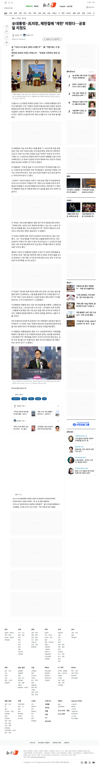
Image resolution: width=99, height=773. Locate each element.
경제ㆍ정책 (34, 633)
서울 (59, 635)
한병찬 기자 (18, 35)
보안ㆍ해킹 (61, 680)
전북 (59, 649)
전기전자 (33, 676)
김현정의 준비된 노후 (81, 436)
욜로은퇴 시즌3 (79, 447)
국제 (46, 629)
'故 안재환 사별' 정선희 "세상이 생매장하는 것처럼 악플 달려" (79, 78)
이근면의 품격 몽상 (80, 457)
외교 (72, 629)
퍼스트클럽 (74, 718)
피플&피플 (48, 654)
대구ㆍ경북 (61, 654)
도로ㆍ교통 (8, 725)
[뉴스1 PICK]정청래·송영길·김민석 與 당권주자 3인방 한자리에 (34, 499)
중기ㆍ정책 (34, 680)
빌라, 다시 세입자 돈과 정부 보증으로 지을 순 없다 (84, 472)
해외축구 (33, 711)
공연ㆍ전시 (8, 704)
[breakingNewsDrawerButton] (9, 2)
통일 (72, 635)
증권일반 (20, 680)
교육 (19, 637)
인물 (19, 649)
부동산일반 (48, 671)
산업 (32, 668)
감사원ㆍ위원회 (9, 637)
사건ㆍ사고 (21, 633)
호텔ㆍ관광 (34, 692)
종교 (6, 709)
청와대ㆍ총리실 (9, 633)
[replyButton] (7, 31)
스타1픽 (73, 709)
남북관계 (7, 683)
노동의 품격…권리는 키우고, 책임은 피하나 (84, 461)
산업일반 (33, 671)
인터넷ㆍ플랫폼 (62, 671)
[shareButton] (7, 26)
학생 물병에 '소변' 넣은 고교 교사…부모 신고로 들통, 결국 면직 (86, 315)
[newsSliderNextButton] (94, 72)
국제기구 (47, 652)
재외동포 (73, 637)
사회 (19, 629)
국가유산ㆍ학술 (9, 711)
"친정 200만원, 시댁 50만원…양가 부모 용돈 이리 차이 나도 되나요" (85, 297)
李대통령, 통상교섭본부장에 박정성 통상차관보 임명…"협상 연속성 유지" (45, 428)
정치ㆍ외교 (8, 671)
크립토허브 (29, 6)
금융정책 (20, 673)
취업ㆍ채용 (34, 695)
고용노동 (33, 642)
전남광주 (60, 652)
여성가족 (20, 652)
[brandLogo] (49, 4)
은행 (19, 676)
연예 (68, 176)
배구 (32, 714)
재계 (32, 673)
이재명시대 (15, 399)
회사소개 (32, 743)
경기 (59, 637)
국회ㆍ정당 (8, 635)
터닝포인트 (74, 714)
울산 (59, 659)
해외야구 (33, 706)
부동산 (47, 668)
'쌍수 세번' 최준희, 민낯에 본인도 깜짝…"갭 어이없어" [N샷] (79, 95)
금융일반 (20, 671)
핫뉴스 (69, 282)
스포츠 (69, 200)
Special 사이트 (76, 701)
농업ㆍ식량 (34, 645)
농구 (32, 716)
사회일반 (20, 654)
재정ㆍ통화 (34, 635)
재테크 (20, 685)
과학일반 (60, 685)
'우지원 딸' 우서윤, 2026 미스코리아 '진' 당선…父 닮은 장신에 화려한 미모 (86, 323)
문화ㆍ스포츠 (8, 680)
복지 (19, 640)
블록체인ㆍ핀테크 (23, 687)
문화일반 (7, 714)
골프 (32, 718)
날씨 (19, 647)
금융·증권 (21, 668)
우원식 (31, 399)
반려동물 (7, 728)
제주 (59, 661)
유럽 (46, 640)
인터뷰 (20, 716)
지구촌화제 (48, 656)
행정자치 (60, 633)
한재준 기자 (29, 35)
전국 (59, 629)
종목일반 (33, 721)
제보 (93, 2)
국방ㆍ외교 (74, 633)
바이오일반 (74, 678)
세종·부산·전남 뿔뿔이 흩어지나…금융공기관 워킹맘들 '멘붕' (45, 413)
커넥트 (89, 2)
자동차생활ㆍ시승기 (10, 730)
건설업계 (47, 680)
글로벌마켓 (61, 706)
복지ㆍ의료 (74, 671)
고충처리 (66, 743)
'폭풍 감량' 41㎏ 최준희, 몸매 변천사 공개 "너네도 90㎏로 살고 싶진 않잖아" (86, 306)
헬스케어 (73, 676)
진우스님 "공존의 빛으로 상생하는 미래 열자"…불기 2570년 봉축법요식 (36, 504)
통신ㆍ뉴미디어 (62, 673)
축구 (32, 709)
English (62, 6)
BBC (59, 704)
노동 (19, 642)
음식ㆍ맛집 (8, 733)
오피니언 (70, 432)
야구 (32, 704)
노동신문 (69, 6)
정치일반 (7, 640)
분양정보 (47, 676)
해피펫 (36, 6)
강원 (59, 642)
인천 (59, 640)
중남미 (46, 645)
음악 (19, 711)
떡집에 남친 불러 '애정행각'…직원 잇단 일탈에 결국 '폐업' (85, 288)
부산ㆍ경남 (61, 656)
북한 (6, 668)
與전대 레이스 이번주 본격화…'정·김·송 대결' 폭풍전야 (31, 501)
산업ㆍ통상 (34, 637)
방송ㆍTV (21, 706)
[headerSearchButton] (12, 2)
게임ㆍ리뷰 (61, 683)
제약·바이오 (74, 673)
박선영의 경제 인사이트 (81, 468)
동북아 (46, 633)
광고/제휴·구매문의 (44, 743)
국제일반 (47, 659)
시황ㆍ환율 (21, 683)
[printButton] (7, 42)
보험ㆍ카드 (21, 678)
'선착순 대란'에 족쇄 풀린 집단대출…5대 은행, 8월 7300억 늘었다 (21, 413)
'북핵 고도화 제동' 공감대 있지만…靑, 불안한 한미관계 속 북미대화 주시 (21, 428)
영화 (19, 709)
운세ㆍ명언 (8, 723)
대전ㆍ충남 (61, 647)
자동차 (33, 678)
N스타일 (20, 718)
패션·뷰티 (34, 687)
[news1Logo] (12, 752)
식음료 (33, 690)
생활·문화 (8, 701)
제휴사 (60, 701)
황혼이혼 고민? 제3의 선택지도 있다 (84, 450)
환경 (19, 645)
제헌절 (38, 399)
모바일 (60, 676)
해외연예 (20, 714)
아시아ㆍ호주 (48, 637)
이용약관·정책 (57, 743)
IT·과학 (60, 668)
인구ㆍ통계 (34, 640)
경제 (32, 629)
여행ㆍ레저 (8, 721)
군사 (6, 673)
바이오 (73, 668)
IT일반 (60, 678)
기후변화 (47, 649)
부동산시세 (48, 678)
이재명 (24, 399)
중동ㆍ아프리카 (49, 642)
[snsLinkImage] (82, 762)
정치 (13, 18)
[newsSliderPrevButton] (89, 72)
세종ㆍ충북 (61, 645)
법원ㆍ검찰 (21, 635)
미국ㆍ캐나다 (48, 635)
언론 (6, 716)
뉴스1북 (73, 716)
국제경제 (47, 647)
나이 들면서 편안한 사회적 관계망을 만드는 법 (84, 439)
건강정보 (7, 718)
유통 (32, 683)
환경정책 (33, 647)
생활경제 (33, 685)
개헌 (44, 399)
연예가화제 (21, 704)
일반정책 (47, 673)
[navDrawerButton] (5, 2)
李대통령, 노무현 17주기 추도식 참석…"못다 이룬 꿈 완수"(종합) (34, 507)
